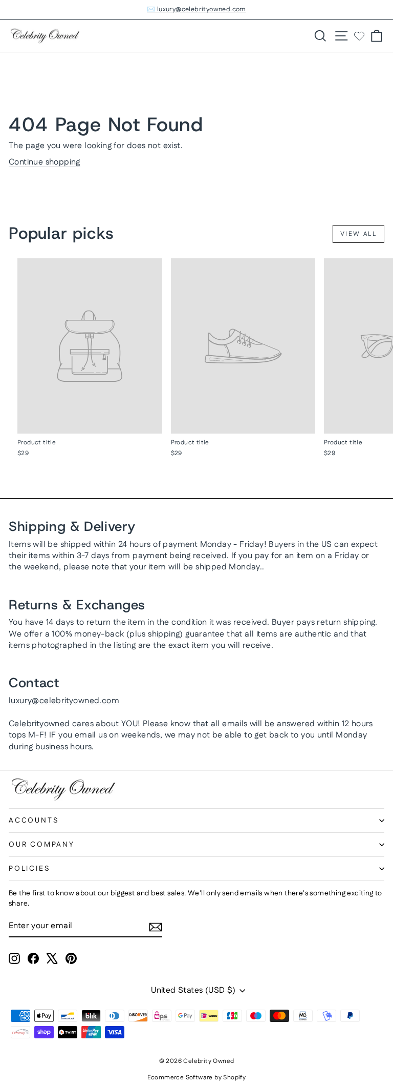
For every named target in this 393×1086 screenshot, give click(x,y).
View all (358, 234)
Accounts (34, 820)
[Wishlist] (359, 36)
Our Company (42, 844)
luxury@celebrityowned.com (64, 701)
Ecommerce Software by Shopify (196, 1077)
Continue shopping (44, 162)
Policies (29, 869)
